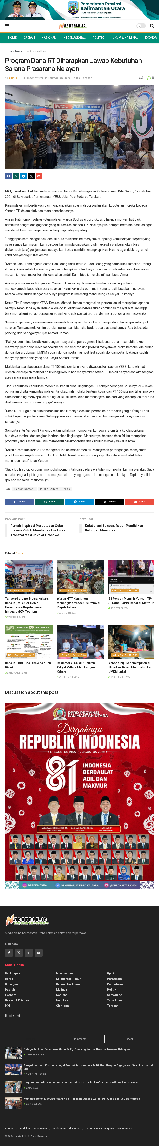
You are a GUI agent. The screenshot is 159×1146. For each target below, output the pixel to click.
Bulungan (11, 984)
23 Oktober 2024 (119, 608)
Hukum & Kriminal (124, 37)
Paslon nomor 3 (24, 489)
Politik (98, 37)
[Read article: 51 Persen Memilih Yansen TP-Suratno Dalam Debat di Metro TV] (132, 577)
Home (12, 37)
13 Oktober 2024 (33, 78)
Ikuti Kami (12, 1016)
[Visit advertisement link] (79, 10)
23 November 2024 (17, 673)
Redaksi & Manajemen (33, 1128)
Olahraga (62, 1005)
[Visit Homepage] (72, 26)
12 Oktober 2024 (16, 617)
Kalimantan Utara (37, 51)
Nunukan (62, 1000)
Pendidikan (115, 984)
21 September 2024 (69, 677)
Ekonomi (151, 37)
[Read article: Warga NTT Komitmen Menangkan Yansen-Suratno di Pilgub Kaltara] (80, 577)
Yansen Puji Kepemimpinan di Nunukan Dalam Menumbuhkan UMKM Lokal (130, 667)
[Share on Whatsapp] (16, 176)
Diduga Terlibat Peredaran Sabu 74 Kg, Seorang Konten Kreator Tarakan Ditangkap (77, 1049)
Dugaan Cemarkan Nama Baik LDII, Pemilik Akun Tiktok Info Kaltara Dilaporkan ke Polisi (81, 1082)
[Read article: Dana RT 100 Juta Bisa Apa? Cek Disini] (29, 642)
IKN (7, 1005)
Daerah (29, 37)
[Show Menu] (7, 26)
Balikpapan (12, 973)
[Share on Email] (39, 176)
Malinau (61, 989)
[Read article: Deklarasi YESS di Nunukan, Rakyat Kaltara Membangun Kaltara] (80, 642)
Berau (9, 978)
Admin (12, 78)
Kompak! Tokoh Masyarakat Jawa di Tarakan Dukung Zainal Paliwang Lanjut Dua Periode (82, 1098)
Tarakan (86, 78)
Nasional (49, 37)
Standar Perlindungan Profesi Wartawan (110, 1128)
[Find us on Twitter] (19, 953)
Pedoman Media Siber (66, 1128)
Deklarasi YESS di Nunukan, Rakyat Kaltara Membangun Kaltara (76, 667)
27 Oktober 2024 (68, 613)
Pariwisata (114, 978)
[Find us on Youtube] (39, 953)
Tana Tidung (115, 1000)
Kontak (9, 1128)
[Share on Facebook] (8, 176)
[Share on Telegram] (23, 176)
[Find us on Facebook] (9, 953)
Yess (66, 489)
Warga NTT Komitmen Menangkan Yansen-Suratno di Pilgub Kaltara (78, 603)
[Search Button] (152, 26)
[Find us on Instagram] (29, 953)
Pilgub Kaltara (49, 489)
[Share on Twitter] (31, 176)
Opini (110, 973)
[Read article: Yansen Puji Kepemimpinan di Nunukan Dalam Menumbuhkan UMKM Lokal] (132, 642)
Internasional (74, 37)
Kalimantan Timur (68, 978)
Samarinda (114, 995)
